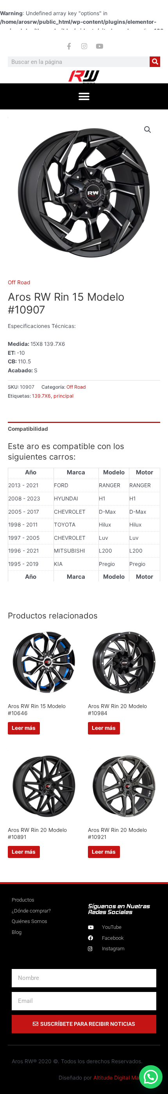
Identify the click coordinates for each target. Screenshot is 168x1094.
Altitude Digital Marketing (124, 1078)
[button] (84, 96)
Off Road (19, 282)
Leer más (24, 728)
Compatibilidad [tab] (28, 429)
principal (63, 396)
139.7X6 (41, 396)
